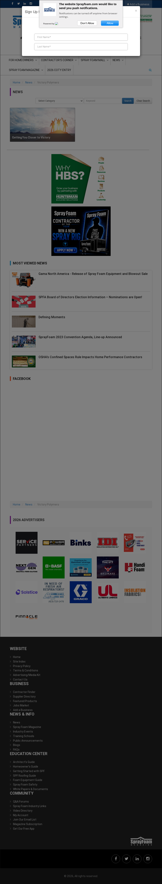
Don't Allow (87, 23)
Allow (110, 23)
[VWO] (59, 23)
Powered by (49, 23)
